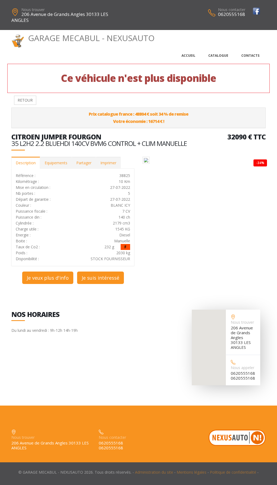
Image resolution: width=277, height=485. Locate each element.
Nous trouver (33, 9)
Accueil (188, 55)
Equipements (56, 162)
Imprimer (108, 162)
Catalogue (218, 55)
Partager (83, 162)
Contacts (250, 55)
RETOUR (25, 100)
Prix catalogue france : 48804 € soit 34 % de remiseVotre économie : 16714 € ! (138, 117)
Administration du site (154, 472)
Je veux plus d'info (48, 278)
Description (26, 162)
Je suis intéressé (100, 278)
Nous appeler (242, 367)
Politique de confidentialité (233, 472)
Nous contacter (231, 9)
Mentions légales (191, 472)
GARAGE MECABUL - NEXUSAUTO (91, 38)
